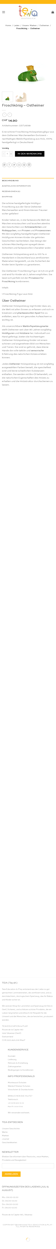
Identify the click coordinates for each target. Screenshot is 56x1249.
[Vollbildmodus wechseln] (10, 1233)
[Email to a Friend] (19, 165)
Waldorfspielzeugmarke (35, 326)
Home (8, 25)
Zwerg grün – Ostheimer (28, 505)
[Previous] (6, 64)
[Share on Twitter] (14, 165)
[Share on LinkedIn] (29, 165)
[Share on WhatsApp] (4, 165)
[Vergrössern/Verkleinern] (2, 1233)
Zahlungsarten (14, 1066)
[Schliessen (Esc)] (26, 1233)
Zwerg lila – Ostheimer (28, 794)
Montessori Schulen (17, 1083)
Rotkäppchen (9, 230)
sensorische (37, 351)
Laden (16, 25)
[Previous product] (10, 115)
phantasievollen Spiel (28, 313)
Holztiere (24, 333)
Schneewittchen (33, 227)
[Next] (49, 64)
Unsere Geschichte (11, 1129)
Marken (5, 1136)
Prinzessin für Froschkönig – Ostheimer (28, 909)
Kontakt (11, 1056)
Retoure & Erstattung (18, 1063)
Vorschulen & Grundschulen (20, 1090)
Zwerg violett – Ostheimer (28, 562)
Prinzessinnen (43, 230)
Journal (5, 1139)
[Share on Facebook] (9, 165)
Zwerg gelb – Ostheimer (28, 678)
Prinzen (26, 230)
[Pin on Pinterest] (24, 165)
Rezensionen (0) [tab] (11, 191)
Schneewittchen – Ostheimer (28, 852)
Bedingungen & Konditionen (20, 1070)
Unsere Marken (29, 25)
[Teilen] (18, 1233)
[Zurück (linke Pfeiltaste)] (2, 1244)
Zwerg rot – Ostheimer (28, 736)
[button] (3, 12)
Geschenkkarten (9, 1142)
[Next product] (4, 115)
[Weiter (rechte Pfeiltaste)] (10, 1244)
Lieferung (12, 1059)
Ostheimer (44, 25)
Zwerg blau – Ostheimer (28, 447)
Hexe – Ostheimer (28, 967)
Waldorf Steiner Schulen (19, 1086)
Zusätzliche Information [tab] (16, 186)
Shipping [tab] (7, 197)
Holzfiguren (8, 333)
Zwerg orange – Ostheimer (28, 620)
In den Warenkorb (30, 154)
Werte (5, 1132)
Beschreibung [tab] (10, 181)
